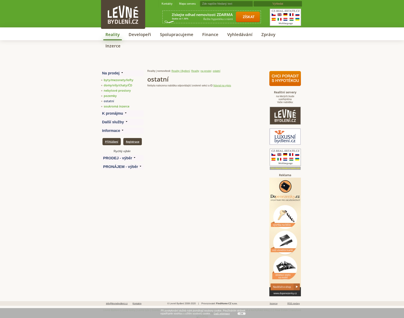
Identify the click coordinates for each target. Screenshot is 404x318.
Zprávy (268, 34)
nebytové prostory (117, 91)
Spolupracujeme (176, 34)
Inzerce (113, 46)
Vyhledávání (239, 34)
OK (241, 313)
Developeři (140, 34)
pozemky (110, 96)
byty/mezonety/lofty (118, 80)
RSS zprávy (293, 303)
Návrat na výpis (222, 85)
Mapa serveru (187, 3)
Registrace (132, 142)
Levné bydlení (123, 7)
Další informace (222, 313)
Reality (112, 34)
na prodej (206, 71)
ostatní (109, 101)
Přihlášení (111, 142)
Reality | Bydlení (180, 71)
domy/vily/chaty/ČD (118, 85)
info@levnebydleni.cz (117, 303)
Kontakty (167, 3)
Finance (210, 34)
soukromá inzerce (116, 106)
